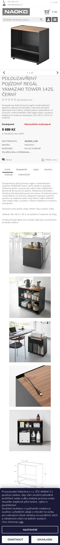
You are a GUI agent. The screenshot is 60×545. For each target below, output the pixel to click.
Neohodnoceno (24, 99)
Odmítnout (15, 539)
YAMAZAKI (29, 145)
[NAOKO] (16, 12)
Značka (48, 169)
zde (21, 521)
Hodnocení (24, 174)
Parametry (22, 169)
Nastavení (30, 529)
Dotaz (9, 159)
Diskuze (9, 174)
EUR (56, 2)
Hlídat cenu (51, 159)
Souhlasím (44, 539)
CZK (52, 2)
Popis (7, 169)
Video (36, 169)
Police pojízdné (32, 148)
